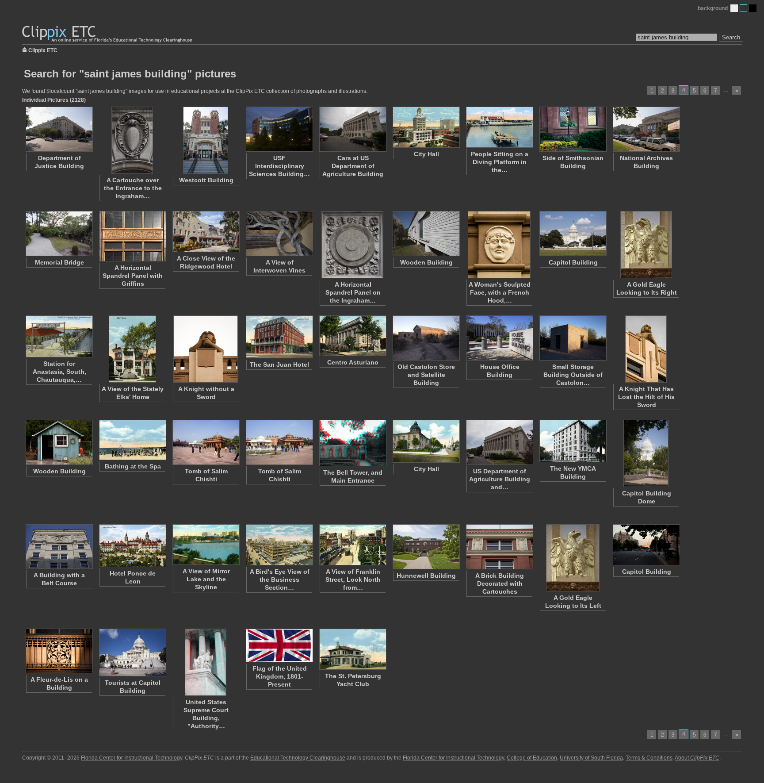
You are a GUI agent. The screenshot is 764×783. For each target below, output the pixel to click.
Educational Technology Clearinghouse (297, 758)
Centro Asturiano (352, 362)
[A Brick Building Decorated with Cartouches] (499, 546)
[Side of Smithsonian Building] (572, 129)
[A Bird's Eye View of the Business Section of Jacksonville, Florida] (279, 544)
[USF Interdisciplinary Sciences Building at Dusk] (279, 129)
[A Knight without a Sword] (205, 349)
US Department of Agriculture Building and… (499, 479)
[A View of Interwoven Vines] (279, 233)
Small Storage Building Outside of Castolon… (573, 374)
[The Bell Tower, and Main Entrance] (352, 443)
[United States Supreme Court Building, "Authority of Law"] (205, 662)
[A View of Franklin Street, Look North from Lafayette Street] (352, 544)
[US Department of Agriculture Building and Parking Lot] (499, 442)
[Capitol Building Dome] (646, 453)
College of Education (532, 758)
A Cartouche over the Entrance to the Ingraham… (133, 188)
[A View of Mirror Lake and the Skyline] (205, 544)
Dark (752, 8)
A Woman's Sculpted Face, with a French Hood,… (500, 292)
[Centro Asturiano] (352, 335)
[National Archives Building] (646, 129)
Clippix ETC (42, 49)
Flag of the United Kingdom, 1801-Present (279, 676)
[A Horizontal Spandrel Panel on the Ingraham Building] (352, 244)
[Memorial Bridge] (59, 233)
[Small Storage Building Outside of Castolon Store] (572, 338)
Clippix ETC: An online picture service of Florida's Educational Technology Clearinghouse (108, 34)
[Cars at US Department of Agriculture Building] (352, 129)
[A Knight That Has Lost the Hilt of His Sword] (646, 349)
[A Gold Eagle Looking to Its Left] (572, 557)
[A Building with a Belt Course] (59, 546)
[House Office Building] (499, 338)
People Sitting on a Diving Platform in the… (499, 161)
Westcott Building (206, 180)
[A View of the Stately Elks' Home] (132, 349)
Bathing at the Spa (133, 466)
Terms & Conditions (649, 758)
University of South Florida (591, 758)
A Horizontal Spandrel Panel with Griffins (133, 275)
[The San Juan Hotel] (279, 336)
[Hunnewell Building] (426, 546)
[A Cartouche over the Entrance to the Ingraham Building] (132, 140)
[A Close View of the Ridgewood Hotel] (205, 231)
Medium (743, 8)
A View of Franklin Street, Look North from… (353, 579)
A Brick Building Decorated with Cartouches (499, 583)
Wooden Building (426, 262)
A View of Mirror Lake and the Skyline (206, 579)
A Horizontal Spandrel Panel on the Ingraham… (353, 292)
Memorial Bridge (59, 262)
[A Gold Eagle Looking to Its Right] (646, 244)
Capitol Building (573, 262)
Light (734, 8)
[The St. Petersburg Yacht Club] (352, 649)
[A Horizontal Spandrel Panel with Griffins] (132, 236)
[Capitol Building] (572, 233)
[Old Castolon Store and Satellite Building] (426, 338)
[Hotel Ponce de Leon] (132, 545)
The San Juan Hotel (279, 364)
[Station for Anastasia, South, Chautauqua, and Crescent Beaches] (59, 336)
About (697, 758)
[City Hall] (426, 127)
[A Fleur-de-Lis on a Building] (59, 651)
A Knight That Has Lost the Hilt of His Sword (646, 396)
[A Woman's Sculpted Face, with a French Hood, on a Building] (499, 244)
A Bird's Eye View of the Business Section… (279, 579)
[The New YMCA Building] (572, 441)
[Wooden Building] (426, 233)
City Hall (426, 153)
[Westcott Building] (205, 140)
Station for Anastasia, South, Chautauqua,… (59, 371)
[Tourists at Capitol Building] (132, 652)
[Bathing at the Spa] (132, 440)
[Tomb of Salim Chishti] (205, 442)
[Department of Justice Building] (59, 129)
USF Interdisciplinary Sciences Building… (279, 165)
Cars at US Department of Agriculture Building (352, 165)
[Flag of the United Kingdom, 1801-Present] (279, 645)
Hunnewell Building (426, 575)
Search (731, 37)
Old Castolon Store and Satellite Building (426, 374)
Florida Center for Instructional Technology (131, 758)
